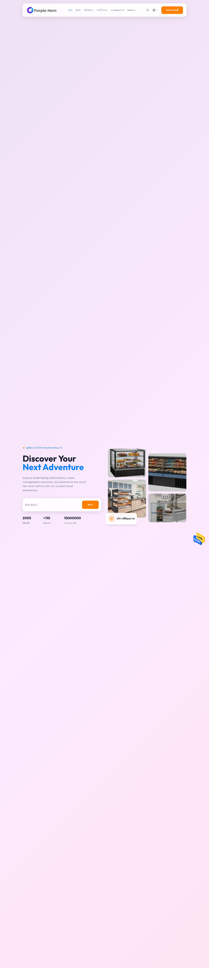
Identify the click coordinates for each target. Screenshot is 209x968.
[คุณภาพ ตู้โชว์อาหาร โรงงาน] (127, 476)
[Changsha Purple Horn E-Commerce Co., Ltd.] (41, 10)
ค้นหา (90, 505)
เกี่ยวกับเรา (89, 10)
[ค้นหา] (147, 10)
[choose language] (155, 10)
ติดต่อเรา (131, 10)
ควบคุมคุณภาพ (117, 10)
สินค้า (78, 10)
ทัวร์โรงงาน (102, 10)
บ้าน (70, 10)
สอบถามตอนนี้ (172, 10)
